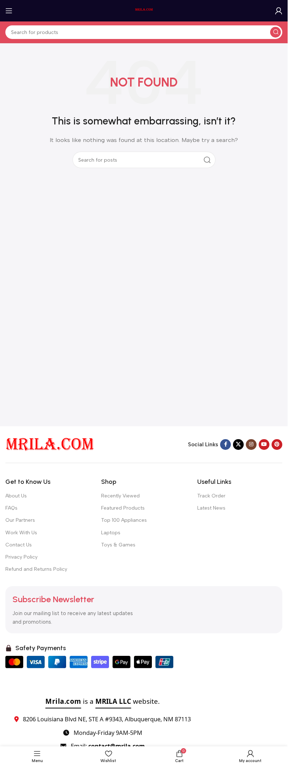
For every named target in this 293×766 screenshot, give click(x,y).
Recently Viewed (120, 496)
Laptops (110, 533)
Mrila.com (63, 701)
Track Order (211, 496)
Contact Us (18, 545)
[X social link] (238, 444)
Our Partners (20, 520)
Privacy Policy (21, 557)
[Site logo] (144, 10)
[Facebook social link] (225, 444)
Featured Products (123, 508)
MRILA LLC (113, 701)
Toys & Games (118, 545)
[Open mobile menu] (9, 11)
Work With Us (21, 533)
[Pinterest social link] (277, 444)
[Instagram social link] (251, 444)
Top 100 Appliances (124, 520)
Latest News (211, 508)
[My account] (279, 11)
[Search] (275, 32)
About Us (16, 496)
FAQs (11, 508)
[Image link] (50, 444)
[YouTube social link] (264, 444)
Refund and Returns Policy (36, 569)
